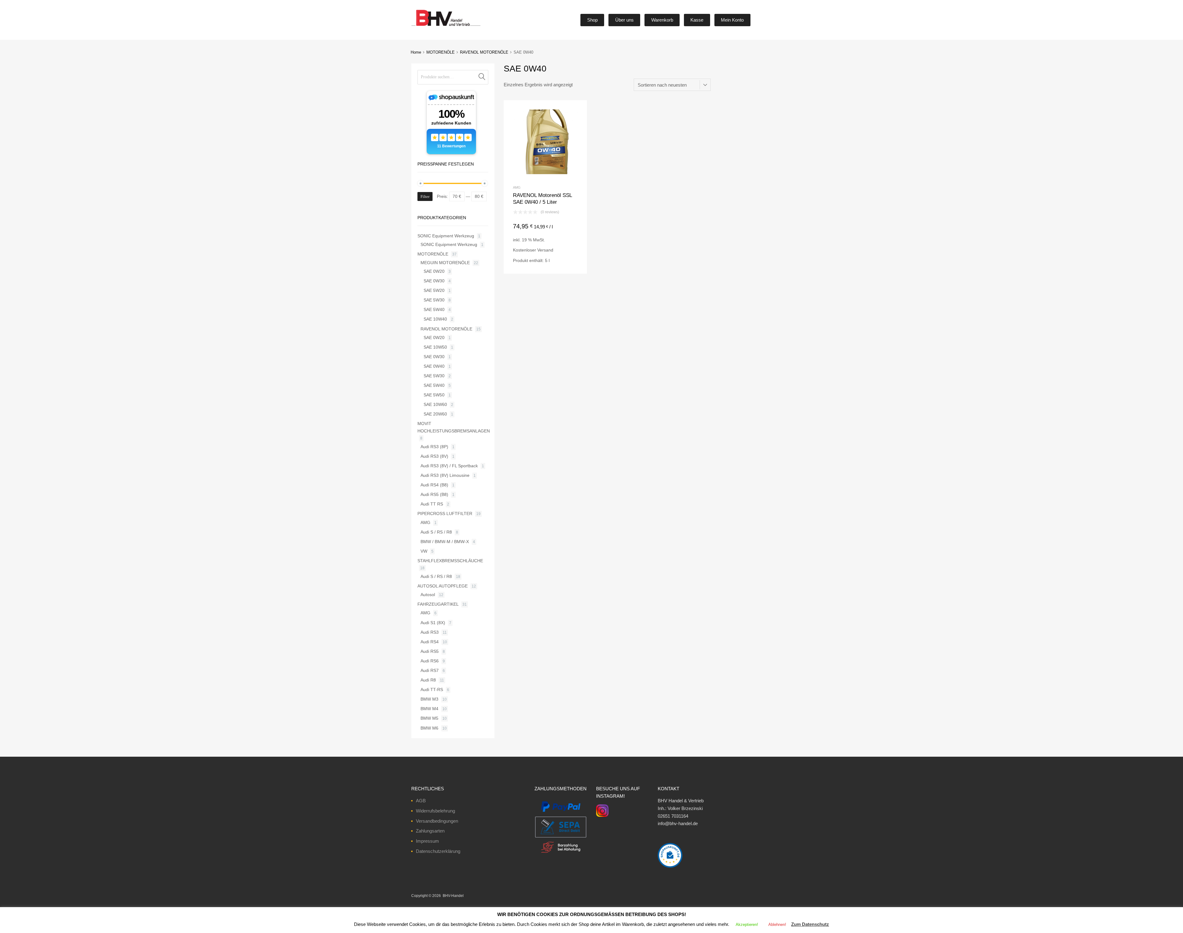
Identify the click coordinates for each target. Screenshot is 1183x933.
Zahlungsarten (430, 830)
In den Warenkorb (545, 263)
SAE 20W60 (435, 413)
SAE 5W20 (434, 290)
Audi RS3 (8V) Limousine (445, 475)
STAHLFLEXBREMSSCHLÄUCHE (450, 560)
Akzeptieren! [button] (747, 924)
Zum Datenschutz (810, 924)
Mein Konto (732, 20)
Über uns (624, 20)
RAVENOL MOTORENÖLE (484, 52)
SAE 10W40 (435, 319)
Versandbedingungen (437, 821)
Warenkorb (662, 20)
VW (424, 551)
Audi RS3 (430, 632)
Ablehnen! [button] (777, 924)
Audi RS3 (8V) (434, 456)
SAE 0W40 (434, 366)
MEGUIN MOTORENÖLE (445, 262)
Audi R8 (428, 679)
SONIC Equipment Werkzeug (445, 235)
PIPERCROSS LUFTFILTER (444, 513)
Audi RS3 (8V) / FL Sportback (449, 465)
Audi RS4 (430, 641)
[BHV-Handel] (422, 25)
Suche (482, 77)
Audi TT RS (432, 503)
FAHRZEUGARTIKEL (437, 604)
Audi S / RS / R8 (436, 532)
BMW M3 (429, 699)
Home (416, 52)
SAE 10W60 (435, 404)
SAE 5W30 (434, 299)
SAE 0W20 (434, 271)
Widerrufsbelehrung (435, 810)
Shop (592, 20)
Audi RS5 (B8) (434, 494)
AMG (517, 187)
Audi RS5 (430, 651)
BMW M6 (429, 728)
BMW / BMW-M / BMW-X (445, 541)
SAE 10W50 (435, 347)
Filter (425, 196)
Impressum (427, 841)
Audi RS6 (430, 660)
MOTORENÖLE (440, 52)
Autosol (428, 594)
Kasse (696, 20)
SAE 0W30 (434, 280)
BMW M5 (429, 718)
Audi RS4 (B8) (434, 484)
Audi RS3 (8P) (434, 446)
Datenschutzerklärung (438, 851)
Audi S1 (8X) (433, 622)
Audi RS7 (430, 670)
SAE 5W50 (434, 394)
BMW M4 (429, 708)
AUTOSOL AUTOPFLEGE (442, 585)
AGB (421, 800)
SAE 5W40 (434, 309)
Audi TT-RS (432, 689)
